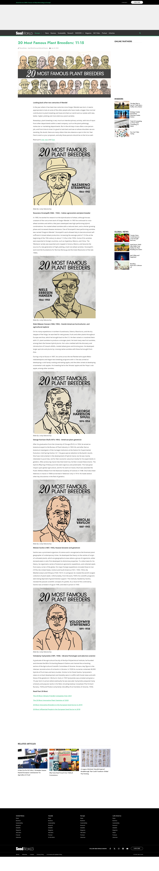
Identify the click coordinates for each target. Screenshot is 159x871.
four (53, 140)
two (46, 140)
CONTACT (124, 2)
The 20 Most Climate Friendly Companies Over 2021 (52, 696)
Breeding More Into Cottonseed (136, 265)
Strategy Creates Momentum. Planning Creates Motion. (135, 114)
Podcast (104, 33)
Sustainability (62, 33)
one (42, 140)
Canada (50, 816)
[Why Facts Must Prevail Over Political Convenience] (64, 771)
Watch (114, 832)
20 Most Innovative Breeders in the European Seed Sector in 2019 (57, 705)
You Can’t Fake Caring (134, 133)
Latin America (117, 816)
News (47, 33)
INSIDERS (78, 33)
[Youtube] (127, 848)
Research (70, 33)
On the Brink (51, 837)
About (17, 854)
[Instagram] (118, 848)
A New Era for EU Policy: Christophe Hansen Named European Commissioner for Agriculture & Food (32, 772)
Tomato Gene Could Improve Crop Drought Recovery (134, 237)
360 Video (96, 33)
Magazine (88, 33)
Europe (37, 33)
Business (53, 33)
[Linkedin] (123, 848)
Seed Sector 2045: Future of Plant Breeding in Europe (33, 2)
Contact (32, 854)
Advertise (112, 33)
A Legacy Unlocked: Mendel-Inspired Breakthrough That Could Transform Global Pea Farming (94, 771)
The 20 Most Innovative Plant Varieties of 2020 (51, 700)
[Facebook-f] (110, 848)
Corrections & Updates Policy (54, 854)
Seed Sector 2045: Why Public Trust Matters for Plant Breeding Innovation (136, 247)
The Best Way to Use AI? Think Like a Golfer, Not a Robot (136, 105)
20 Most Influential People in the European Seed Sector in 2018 (56, 709)
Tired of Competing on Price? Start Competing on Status (136, 123)
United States (20, 816)
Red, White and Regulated (134, 256)
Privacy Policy (40, 854)
